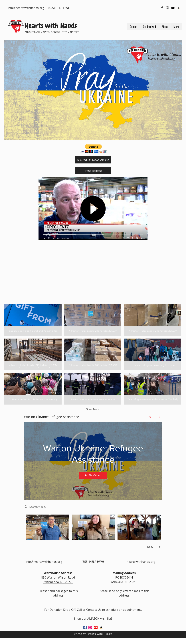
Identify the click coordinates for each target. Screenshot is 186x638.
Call (79, 610)
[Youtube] (173, 8)
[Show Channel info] (158, 417)
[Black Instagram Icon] (167, 8)
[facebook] (162, 8)
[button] (33, 320)
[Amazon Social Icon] (178, 8)
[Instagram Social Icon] (90, 627)
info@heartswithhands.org (26, 8)
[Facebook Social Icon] (85, 627)
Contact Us (93, 610)
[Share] (150, 417)
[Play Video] (47, 527)
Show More (92, 409)
